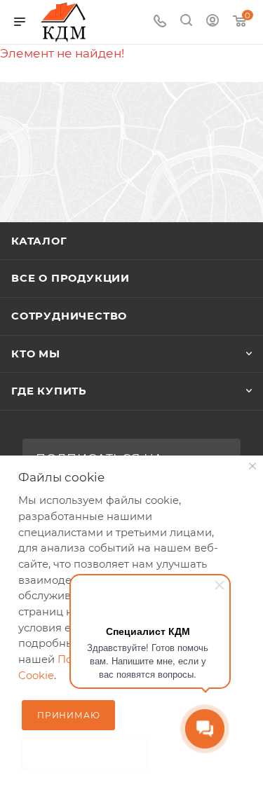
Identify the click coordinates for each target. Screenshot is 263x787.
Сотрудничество (69, 316)
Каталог (39, 241)
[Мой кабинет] (212, 22)
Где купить (49, 391)
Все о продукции (70, 278)
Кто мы (35, 354)
